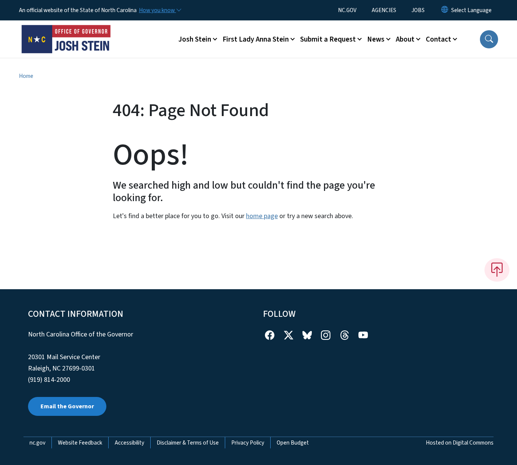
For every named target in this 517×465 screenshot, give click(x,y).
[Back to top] (496, 270)
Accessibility (129, 443)
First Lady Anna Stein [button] (256, 39)
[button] (489, 39)
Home (26, 76)
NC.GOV (347, 10)
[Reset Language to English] (444, 10)
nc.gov (37, 443)
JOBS (418, 10)
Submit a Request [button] (328, 39)
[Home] (66, 30)
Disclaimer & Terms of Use (188, 443)
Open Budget (293, 443)
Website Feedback (80, 443)
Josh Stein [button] (194, 39)
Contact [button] (438, 39)
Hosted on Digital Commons (460, 443)
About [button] (405, 39)
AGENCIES (384, 10)
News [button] (376, 39)
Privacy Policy (247, 443)
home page (262, 216)
